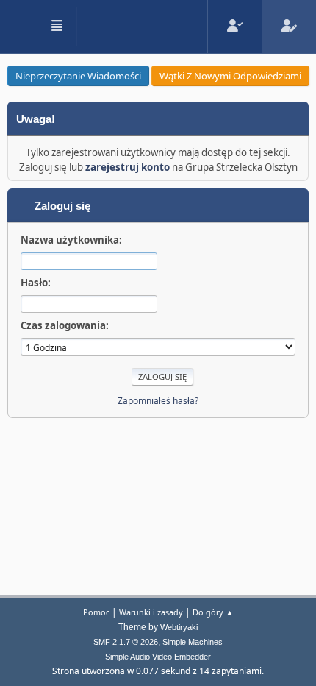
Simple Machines (192, 641)
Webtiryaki (179, 627)
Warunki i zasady (151, 612)
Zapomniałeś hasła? (158, 401)
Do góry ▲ (213, 612)
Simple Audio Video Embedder (158, 656)
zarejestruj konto (127, 167)
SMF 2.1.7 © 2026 (125, 641)
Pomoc (96, 612)
